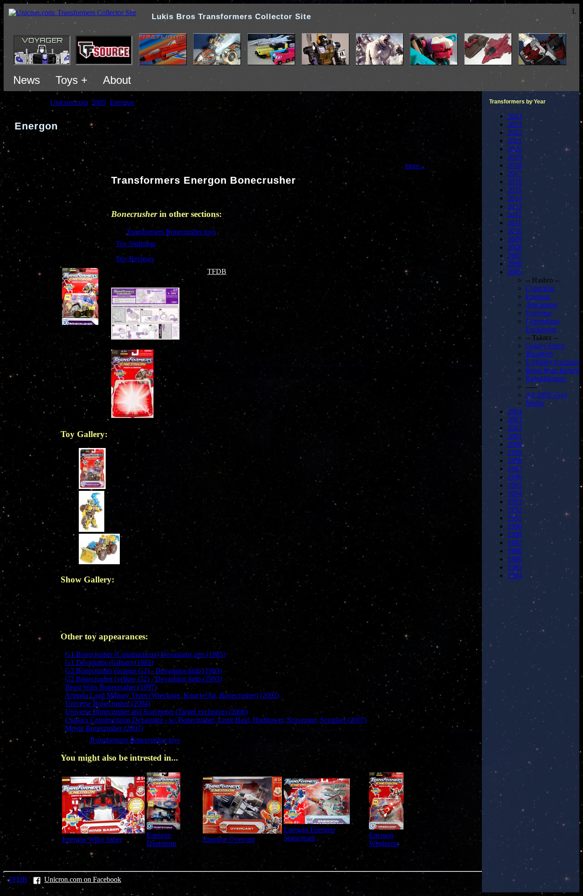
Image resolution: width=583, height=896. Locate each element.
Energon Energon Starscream (309, 834)
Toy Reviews (135, 259)
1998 (514, 460)
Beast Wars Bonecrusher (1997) (111, 687)
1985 (514, 567)
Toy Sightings (136, 243)
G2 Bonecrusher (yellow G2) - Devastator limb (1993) (143, 679)
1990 (514, 526)
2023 (514, 124)
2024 (514, 116)
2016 (514, 181)
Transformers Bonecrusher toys (171, 232)
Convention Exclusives (542, 325)
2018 (514, 165)
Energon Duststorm (161, 839)
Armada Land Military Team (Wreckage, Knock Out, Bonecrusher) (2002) (172, 695)
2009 (514, 239)
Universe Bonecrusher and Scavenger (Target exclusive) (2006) (156, 712)
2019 (514, 157)
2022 (514, 132)
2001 (514, 436)
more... (415, 166)
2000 (514, 444)
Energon (538, 296)
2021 (514, 140)
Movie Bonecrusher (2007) (104, 728)
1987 (514, 542)
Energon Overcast (229, 839)
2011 (514, 223)
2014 (514, 198)
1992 (514, 510)
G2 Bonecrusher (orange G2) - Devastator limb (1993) (143, 671)
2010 (514, 231)
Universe (539, 313)
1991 (514, 518)
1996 (514, 477)
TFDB (216, 271)
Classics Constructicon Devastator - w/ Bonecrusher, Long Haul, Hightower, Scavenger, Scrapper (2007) (216, 720)
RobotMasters (546, 378)
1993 (514, 501)
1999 (514, 452)
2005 (514, 272)
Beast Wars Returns (554, 370)
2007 (514, 255)
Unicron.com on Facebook (82, 879)
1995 (514, 485)
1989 (514, 534)
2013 (514, 206)
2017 (514, 173)
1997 (514, 469)
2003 (514, 419)
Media (535, 403)
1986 (514, 559)
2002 (514, 428)
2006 (514, 264)
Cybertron (540, 288)
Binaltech (539, 354)
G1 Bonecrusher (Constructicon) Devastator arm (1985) (145, 654)
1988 (514, 551)
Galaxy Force (545, 346)
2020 (514, 149)
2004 (514, 411)
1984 (514, 575)
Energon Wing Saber (92, 839)
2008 (514, 247)
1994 (514, 493)
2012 (514, 214)
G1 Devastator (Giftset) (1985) (109, 662)
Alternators (541, 305)
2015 (514, 190)
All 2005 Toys (546, 395)
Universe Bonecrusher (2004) (107, 703)
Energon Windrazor (384, 839)
